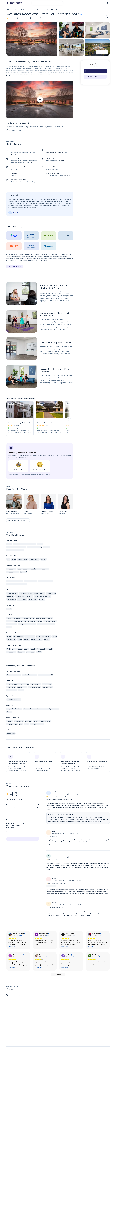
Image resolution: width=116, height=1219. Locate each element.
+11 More (67, 175)
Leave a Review (23, 839)
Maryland (25, 9)
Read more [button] (11, 946)
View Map (13, 154)
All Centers (9, 9)
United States (17, 9)
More (31, 162)
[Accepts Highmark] (65, 235)
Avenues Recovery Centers (54, 152)
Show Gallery (102, 52)
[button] (95, 71)
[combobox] (47, 3)
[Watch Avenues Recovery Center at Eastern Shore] (40, 99)
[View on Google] (10, 934)
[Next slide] (69, 419)
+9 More (28, 184)
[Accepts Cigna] (14, 235)
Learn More (60, 160)
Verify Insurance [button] (13, 266)
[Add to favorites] (108, 17)
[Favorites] (108, 3)
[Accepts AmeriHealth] (31, 246)
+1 (71, 799)
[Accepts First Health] (48, 246)
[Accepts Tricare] (31, 235)
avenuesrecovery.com (90, 81)
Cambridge (32, 9)
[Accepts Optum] (14, 246)
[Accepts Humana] (48, 235)
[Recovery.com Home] (14, 3)
